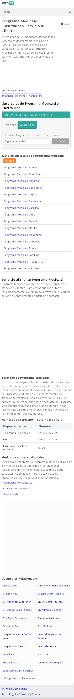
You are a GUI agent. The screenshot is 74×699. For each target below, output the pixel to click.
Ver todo (9, 160)
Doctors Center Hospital (51, 593)
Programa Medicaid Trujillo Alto (23, 261)
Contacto (37, 694)
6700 (41, 447)
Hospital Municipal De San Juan (17, 636)
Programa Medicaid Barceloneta (24, 174)
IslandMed (44, 654)
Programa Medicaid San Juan (21, 255)
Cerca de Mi (35, 95)
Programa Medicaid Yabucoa (22, 268)
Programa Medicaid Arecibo (21, 167)
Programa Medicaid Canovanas (23, 201)
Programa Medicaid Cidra (19, 214)
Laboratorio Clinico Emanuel (18, 670)
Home (6, 11)
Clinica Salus (10, 585)
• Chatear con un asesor (17, 488)
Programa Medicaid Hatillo (20, 228)
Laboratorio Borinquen (50, 662)
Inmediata (8, 654)
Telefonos (21, 95)
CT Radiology (10, 593)
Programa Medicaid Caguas (21, 194)
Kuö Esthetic (10, 662)
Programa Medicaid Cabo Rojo (23, 187)
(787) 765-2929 (48, 433)
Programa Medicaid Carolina (21, 207)
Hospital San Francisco (15, 646)
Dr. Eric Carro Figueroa (50, 601)
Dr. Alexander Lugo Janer (17, 601)
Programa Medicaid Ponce (20, 248)
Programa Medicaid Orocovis (22, 241)
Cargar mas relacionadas (19, 678)
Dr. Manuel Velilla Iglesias (17, 609)
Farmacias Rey (11, 626)
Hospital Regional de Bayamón (49, 636)
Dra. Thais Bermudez (15, 618)
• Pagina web (10, 494)
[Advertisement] (37, 74)
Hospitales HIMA (47, 646)
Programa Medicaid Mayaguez (23, 234)
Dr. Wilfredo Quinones (50, 609)
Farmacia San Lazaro (49, 618)
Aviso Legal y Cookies (15, 694)
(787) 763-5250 (48, 439)
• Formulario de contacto (17, 482)
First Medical (45, 626)
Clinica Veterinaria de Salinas (54, 585)
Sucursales (7, 95)
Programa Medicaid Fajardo (21, 221)
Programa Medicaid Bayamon (22, 180)
